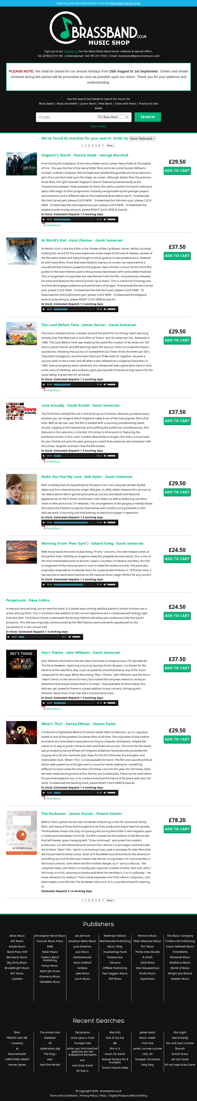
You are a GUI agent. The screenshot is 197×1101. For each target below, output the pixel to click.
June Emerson (82, 946)
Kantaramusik (82, 957)
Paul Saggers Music (115, 973)
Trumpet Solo (82, 1043)
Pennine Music (147, 935)
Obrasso (115, 962)
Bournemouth (17, 1054)
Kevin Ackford (82, 962)
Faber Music (50, 952)
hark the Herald (50, 1064)
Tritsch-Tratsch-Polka (115, 1067)
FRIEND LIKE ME (17, 1038)
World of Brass (180, 968)
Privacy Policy (88, 1095)
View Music (53, 225)
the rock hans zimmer (180, 1043)
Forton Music (50, 965)
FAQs (103, 1095)
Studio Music (147, 973)
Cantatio (17, 979)
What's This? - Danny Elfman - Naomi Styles (78, 723)
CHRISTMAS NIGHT (17, 1059)
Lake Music (82, 973)
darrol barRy (180, 1038)
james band (147, 1032)
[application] (79, 219)
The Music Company (180, 935)
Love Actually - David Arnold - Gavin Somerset (80, 405)
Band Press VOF (17, 952)
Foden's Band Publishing (50, 958)
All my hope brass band (180, 1064)
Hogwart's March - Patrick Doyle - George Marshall (84, 155)
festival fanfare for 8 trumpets (115, 1060)
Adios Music (17, 935)
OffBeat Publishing (115, 968)
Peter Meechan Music (147, 941)
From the (147, 1043)
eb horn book (180, 1059)
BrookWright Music (17, 968)
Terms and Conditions (64, 1095)
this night (180, 1032)
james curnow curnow (147, 1048)
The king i (50, 1054)
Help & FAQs (99, 126)
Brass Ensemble (67, 103)
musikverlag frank (115, 952)
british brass (180, 1054)
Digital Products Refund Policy (128, 1095)
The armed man (50, 1032)
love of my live (115, 1038)
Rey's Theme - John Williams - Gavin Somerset (80, 652)
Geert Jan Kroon (50, 971)
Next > (111, 145)
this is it (115, 1048)
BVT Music (17, 973)
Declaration (82, 1032)
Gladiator (50, 1038)
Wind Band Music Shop (126, 3)
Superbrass (147, 979)
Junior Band (88, 103)
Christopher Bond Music (50, 935)
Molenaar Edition (115, 935)
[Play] (43, 219)
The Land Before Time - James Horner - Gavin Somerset (88, 324)
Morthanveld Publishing (115, 941)
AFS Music (17, 941)
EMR (50, 946)
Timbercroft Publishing (180, 941)
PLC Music (147, 946)
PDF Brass (115, 979)
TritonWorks (180, 952)
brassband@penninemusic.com (139, 56)
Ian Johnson (82, 935)
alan (50, 1059)
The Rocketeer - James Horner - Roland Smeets (81, 813)
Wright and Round (180, 973)
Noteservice (115, 957)
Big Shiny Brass (17, 962)
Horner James (17, 1064)
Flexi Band (105, 103)
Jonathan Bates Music (82, 941)
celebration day (50, 1048)
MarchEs (115, 1032)
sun (82, 1060)
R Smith (148, 957)
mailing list (71, 51)
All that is (82, 1071)
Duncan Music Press (50, 941)
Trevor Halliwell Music (180, 946)
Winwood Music (180, 957)
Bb (115, 1043)
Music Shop (115, 946)
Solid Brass (147, 962)
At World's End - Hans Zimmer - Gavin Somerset (82, 240)
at (17, 1048)
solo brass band (82, 1065)
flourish (180, 1048)
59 (50, 1043)
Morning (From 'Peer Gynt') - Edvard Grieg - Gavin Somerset (92, 543)
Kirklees (82, 968)
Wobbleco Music (180, 962)
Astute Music (17, 946)
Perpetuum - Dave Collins (28, 600)
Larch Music (82, 979)
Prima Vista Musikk (147, 952)
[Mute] (105, 219)
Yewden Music (180, 979)
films (17, 1032)
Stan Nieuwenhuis (147, 968)
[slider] (113, 219)
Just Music (82, 952)
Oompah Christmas (147, 1059)
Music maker (147, 1038)
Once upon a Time (82, 1038)
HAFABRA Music (50, 982)
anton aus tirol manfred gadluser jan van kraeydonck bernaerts (82, 1051)
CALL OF (147, 1054)
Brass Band (46, 103)
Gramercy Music (49, 976)
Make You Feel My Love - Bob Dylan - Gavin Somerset (86, 476)
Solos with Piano (125, 103)
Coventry (17, 1043)
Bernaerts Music (17, 957)
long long (147, 1064)
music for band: (115, 1054)
